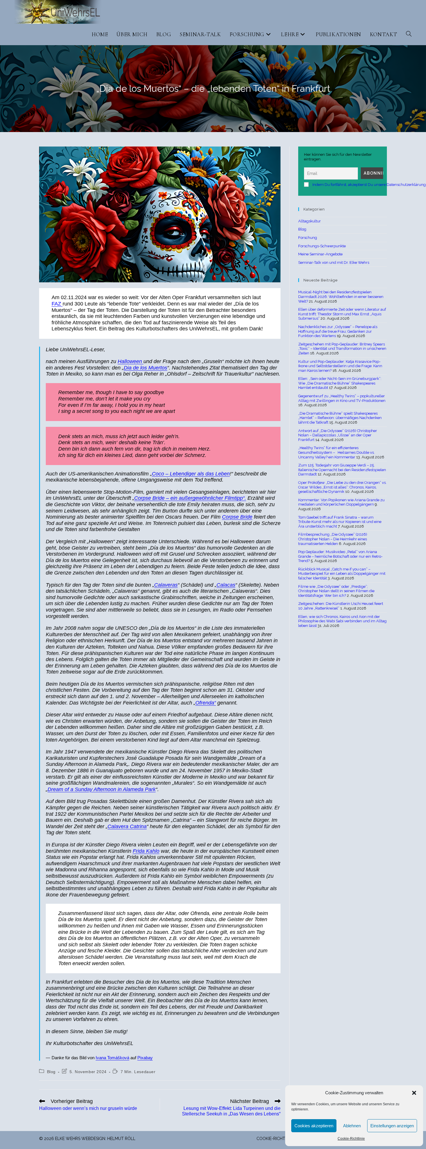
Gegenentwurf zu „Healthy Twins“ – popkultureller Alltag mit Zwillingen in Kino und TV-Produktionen (341, 398)
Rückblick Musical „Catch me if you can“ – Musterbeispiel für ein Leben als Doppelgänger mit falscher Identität (341, 573)
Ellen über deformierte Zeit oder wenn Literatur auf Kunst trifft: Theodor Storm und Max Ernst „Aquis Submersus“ (342, 314)
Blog (51, 1071)
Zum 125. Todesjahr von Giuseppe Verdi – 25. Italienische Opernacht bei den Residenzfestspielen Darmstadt (342, 469)
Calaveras (166, 585)
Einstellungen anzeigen (392, 1125)
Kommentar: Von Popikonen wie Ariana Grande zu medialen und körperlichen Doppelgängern (341, 502)
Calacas (225, 585)
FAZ (57, 304)
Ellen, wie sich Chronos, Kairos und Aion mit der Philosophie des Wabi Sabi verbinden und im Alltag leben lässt (342, 621)
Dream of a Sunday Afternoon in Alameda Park (102, 789)
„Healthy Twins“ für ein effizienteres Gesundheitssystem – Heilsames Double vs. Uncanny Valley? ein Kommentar (336, 452)
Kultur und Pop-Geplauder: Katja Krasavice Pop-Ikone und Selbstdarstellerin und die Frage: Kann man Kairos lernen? (340, 366)
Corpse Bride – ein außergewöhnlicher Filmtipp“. (190, 498)
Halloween (130, 361)
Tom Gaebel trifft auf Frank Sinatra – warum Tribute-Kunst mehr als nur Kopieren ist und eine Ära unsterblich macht (339, 521)
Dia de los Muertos (145, 368)
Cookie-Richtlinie (351, 1139)
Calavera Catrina (127, 826)
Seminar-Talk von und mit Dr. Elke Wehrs (333, 262)
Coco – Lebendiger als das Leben (191, 474)
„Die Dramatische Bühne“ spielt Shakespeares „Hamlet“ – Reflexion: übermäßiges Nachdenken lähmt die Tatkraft (340, 418)
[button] (414, 1093)
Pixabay (145, 1057)
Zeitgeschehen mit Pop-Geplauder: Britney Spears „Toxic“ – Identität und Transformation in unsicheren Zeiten (342, 348)
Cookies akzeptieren (313, 1125)
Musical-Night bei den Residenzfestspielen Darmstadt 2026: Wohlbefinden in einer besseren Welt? (340, 296)
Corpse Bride (237, 517)
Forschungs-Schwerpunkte (322, 246)
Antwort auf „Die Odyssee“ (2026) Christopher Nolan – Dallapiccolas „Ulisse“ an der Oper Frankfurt (337, 435)
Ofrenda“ (205, 703)
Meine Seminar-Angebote (320, 254)
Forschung (307, 237)
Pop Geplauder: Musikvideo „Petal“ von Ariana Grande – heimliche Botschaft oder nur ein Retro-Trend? (340, 556)
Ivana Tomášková (112, 1057)
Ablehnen (352, 1125)
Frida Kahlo (146, 851)
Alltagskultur (309, 221)
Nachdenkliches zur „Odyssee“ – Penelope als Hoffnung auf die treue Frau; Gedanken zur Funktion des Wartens (337, 331)
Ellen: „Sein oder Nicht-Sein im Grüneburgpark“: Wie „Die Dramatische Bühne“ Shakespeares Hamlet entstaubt (339, 383)
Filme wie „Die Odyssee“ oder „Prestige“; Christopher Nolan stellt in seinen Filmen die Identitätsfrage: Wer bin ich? (336, 591)
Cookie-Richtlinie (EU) (279, 1138)
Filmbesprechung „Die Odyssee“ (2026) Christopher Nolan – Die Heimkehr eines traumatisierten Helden (332, 539)
